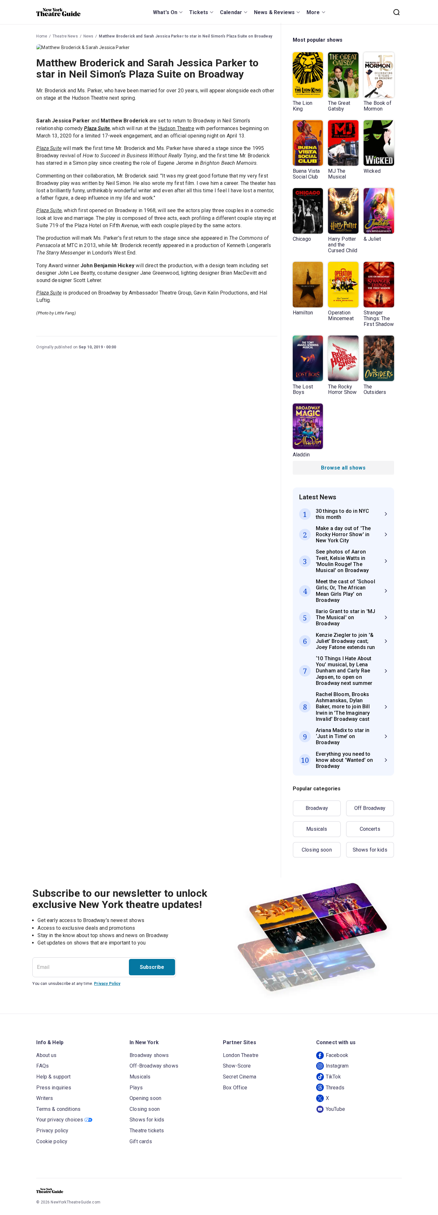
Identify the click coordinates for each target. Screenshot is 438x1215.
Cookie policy (51, 1141)
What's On (165, 12)
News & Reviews (274, 12)
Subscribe (152, 967)
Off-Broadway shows (154, 1066)
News (88, 36)
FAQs (42, 1066)
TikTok (333, 1077)
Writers (44, 1098)
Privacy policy (52, 1131)
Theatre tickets (147, 1131)
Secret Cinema (239, 1077)
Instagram (337, 1066)
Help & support (53, 1077)
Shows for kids (370, 850)
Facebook (337, 1055)
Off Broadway (370, 808)
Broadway (317, 808)
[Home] (58, 12)
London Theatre (240, 1055)
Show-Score (237, 1066)
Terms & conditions (58, 1109)
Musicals (316, 829)
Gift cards (141, 1141)
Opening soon (145, 1098)
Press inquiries (53, 1088)
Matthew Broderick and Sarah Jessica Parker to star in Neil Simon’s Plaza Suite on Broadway (185, 36)
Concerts (370, 829)
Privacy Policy (107, 983)
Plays (136, 1088)
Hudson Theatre (176, 128)
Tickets (198, 12)
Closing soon (317, 850)
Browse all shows (343, 468)
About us (46, 1055)
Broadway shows (149, 1055)
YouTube (335, 1109)
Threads (335, 1088)
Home (41, 36)
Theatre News (65, 36)
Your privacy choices (59, 1120)
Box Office (235, 1088)
